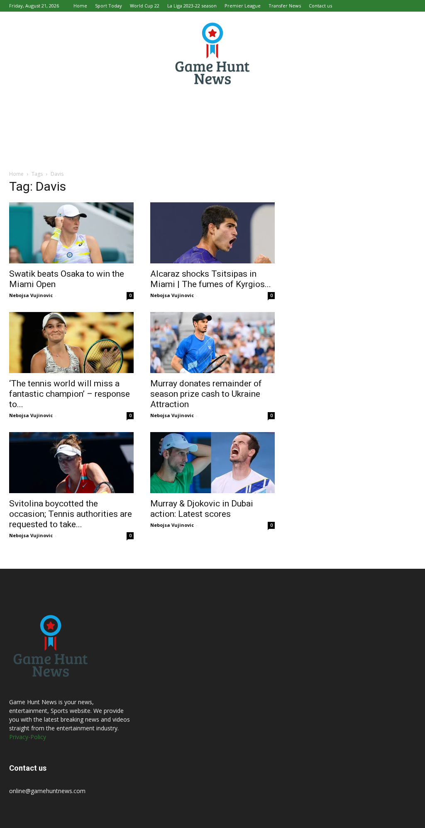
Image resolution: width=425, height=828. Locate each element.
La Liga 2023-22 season (192, 5)
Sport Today (108, 5)
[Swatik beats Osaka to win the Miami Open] (71, 232)
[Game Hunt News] (212, 53)
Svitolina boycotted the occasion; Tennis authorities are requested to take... (70, 514)
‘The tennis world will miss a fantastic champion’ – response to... (69, 393)
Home (80, 5)
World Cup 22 (144, 5)
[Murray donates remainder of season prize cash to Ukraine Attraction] (212, 342)
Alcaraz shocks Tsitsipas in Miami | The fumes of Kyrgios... (210, 279)
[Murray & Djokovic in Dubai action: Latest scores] (212, 462)
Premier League (243, 5)
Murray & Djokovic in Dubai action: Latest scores (201, 509)
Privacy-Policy (27, 737)
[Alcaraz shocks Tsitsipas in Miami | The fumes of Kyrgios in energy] (212, 232)
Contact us (320, 5)
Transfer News (285, 5)
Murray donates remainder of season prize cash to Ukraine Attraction (206, 393)
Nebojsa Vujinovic (31, 295)
